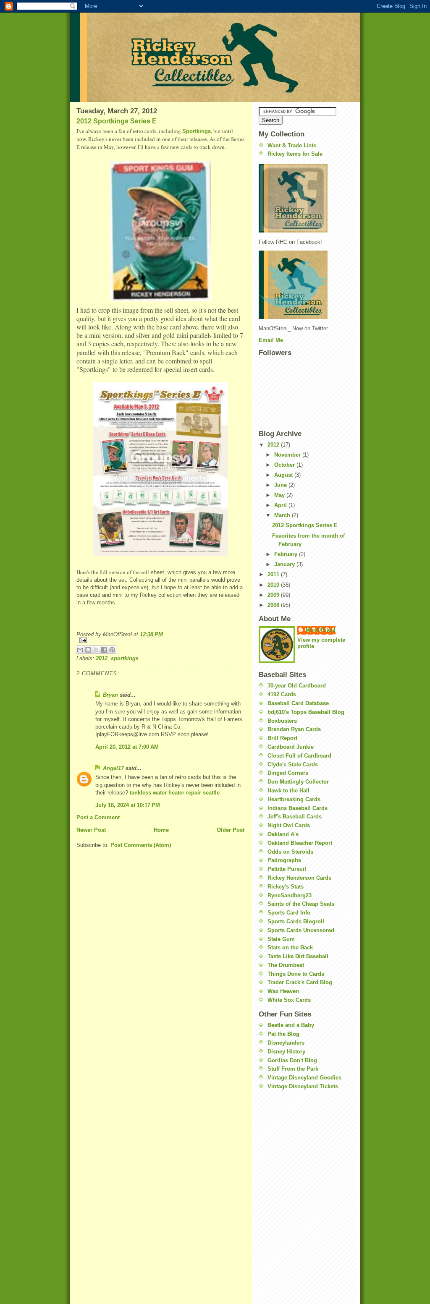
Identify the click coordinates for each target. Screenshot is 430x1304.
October (285, 465)
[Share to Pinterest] (112, 649)
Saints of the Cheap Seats (300, 904)
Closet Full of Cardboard (299, 756)
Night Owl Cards (288, 825)
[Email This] (80, 649)
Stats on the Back (290, 947)
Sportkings (196, 131)
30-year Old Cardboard (296, 685)
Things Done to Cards (295, 974)
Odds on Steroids (290, 852)
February (286, 554)
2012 (102, 658)
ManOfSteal (321, 630)
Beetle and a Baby (290, 1025)
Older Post (230, 830)
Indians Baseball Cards (297, 808)
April (281, 505)
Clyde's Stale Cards (292, 764)
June (281, 485)
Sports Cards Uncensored (300, 930)
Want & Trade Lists (291, 145)
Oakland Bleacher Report (299, 843)
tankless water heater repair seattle (175, 792)
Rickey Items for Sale (294, 154)
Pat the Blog (283, 1034)
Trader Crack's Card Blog (299, 982)
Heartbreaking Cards (293, 799)
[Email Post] (160, 640)
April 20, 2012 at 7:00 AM (127, 747)
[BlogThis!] (88, 649)
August (284, 475)
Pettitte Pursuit (286, 869)
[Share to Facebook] (104, 649)
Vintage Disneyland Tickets (302, 1086)
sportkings (125, 658)
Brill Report (282, 738)
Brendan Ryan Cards (294, 729)
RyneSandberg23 (289, 895)
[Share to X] (96, 649)
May (280, 495)
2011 (274, 574)
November (288, 455)
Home (161, 830)
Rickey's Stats (285, 886)
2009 (274, 595)
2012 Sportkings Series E (116, 121)
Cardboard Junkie (290, 747)
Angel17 (113, 768)
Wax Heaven (283, 991)
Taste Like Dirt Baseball (297, 956)
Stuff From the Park (292, 1069)
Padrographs (284, 860)
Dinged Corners (287, 773)
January (285, 564)
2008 (274, 605)
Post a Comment (98, 817)
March (283, 515)
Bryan (110, 695)
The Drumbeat (285, 965)
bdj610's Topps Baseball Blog (305, 712)
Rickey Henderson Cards (299, 878)
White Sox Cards (289, 1000)
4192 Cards (281, 694)
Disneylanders (285, 1043)
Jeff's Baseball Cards (294, 816)
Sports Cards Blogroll (295, 921)
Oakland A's (283, 834)
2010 (274, 585)
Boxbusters (282, 721)
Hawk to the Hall (288, 790)
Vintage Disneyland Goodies (304, 1077)
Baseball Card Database (298, 703)
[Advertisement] (284, 1147)
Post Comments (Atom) (140, 845)
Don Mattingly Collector (298, 782)
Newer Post (91, 830)
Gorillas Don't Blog (292, 1060)
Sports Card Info (288, 912)
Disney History (286, 1051)
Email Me (271, 340)
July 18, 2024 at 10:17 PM (127, 805)
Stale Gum (281, 939)
